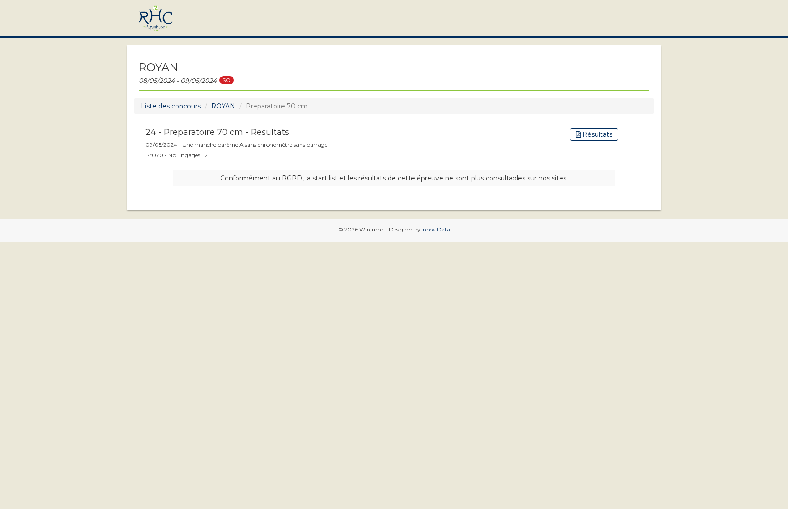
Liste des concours (171, 106)
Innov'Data (435, 229)
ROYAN (223, 106)
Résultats (596, 134)
